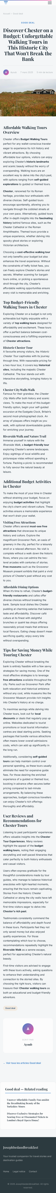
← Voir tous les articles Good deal (22, 1063)
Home (6, 1171)
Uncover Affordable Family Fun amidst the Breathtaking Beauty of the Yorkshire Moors (28, 1103)
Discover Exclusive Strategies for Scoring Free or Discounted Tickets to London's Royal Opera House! (27, 1117)
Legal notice (19, 1171)
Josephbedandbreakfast (20, 1147)
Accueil (6, 13)
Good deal (18, 13)
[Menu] (50, 2)
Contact (33, 1171)
